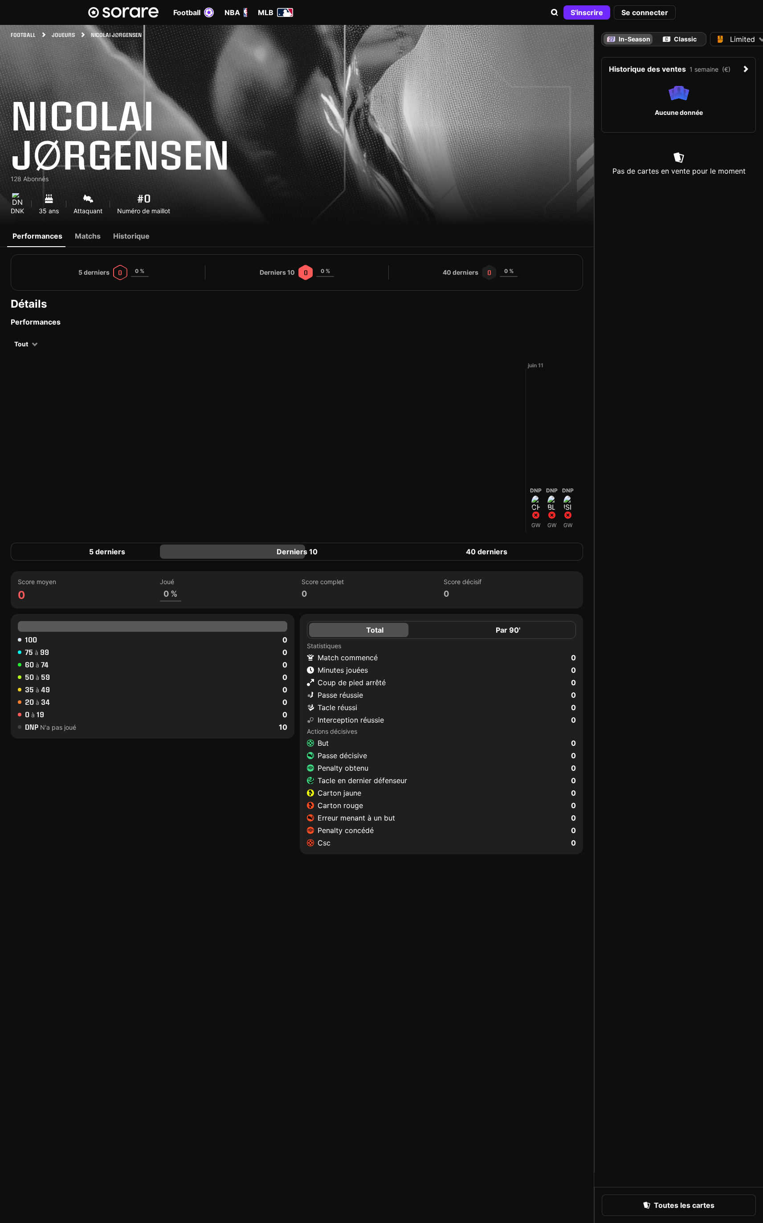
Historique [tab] (131, 236)
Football (186, 12)
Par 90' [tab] (508, 630)
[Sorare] (123, 12)
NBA (232, 12)
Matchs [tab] (88, 236)
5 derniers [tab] (107, 551)
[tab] (680, 39)
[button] (554, 12)
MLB (265, 12)
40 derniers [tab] (486, 551)
